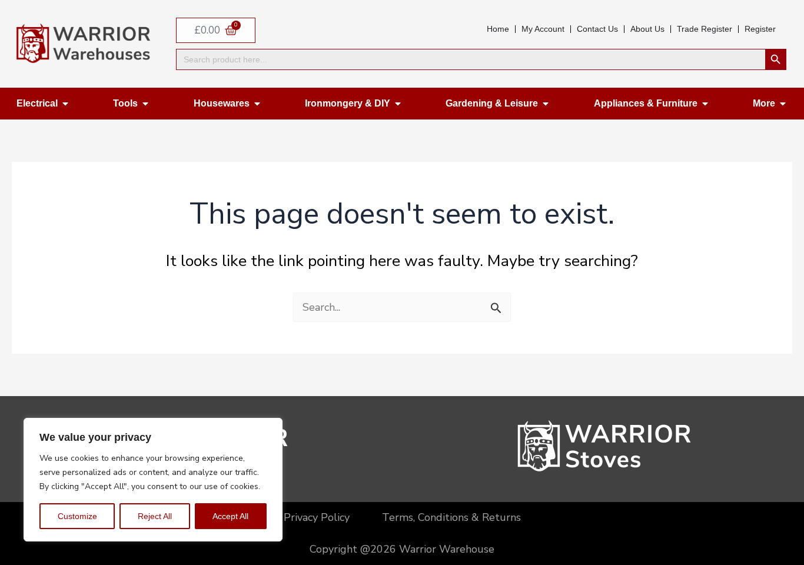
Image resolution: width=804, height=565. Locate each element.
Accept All (230, 516)
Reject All (155, 516)
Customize (77, 516)
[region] (153, 479)
